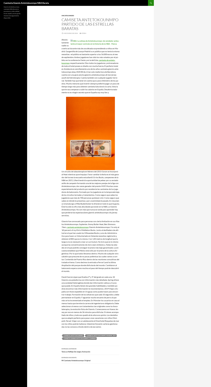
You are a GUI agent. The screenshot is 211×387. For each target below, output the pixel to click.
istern (83, 33)
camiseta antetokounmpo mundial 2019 (101, 335)
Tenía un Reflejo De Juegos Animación (76, 350)
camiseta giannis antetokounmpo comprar (80, 338)
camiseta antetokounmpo (78, 227)
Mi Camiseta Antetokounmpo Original (76, 359)
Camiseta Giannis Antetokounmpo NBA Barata (26, 3)
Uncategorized (68, 15)
